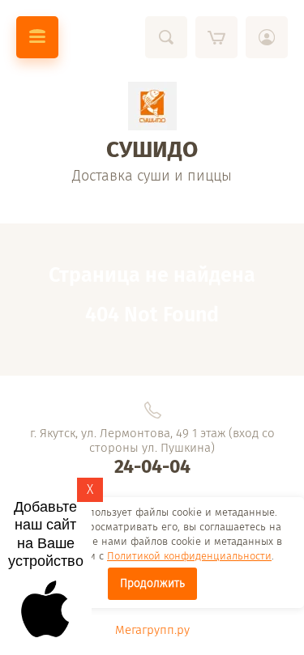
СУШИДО (152, 149)
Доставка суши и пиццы (152, 176)
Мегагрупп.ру (152, 630)
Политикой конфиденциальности (189, 556)
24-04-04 (152, 466)
